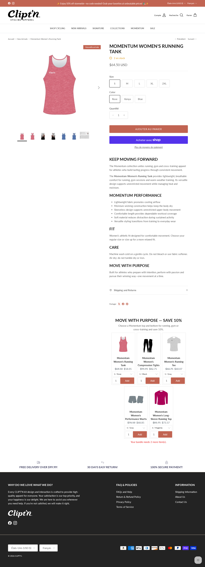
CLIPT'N (18, 556)
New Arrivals (22, 39)
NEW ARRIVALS (78, 28)
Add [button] (127, 380)
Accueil (11, 39)
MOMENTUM (137, 28)
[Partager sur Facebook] (123, 304)
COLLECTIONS (117, 28)
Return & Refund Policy (128, 496)
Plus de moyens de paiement (149, 147)
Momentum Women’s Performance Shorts (136, 415)
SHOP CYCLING (57, 28)
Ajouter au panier (148, 129)
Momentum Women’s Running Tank (45, 39)
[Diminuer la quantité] (112, 115)
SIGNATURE (98, 28)
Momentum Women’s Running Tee (174, 362)
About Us (180, 496)
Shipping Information (186, 491)
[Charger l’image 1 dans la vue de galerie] (59, 86)
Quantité (114, 108)
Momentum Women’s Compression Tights (149, 362)
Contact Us (181, 501)
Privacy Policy (123, 501)
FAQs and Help (124, 491)
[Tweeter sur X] (119, 304)
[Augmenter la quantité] (125, 115)
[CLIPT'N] (24, 15)
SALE (152, 28)
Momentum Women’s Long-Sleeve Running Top (161, 415)
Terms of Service (125, 506)
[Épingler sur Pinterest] (127, 304)
